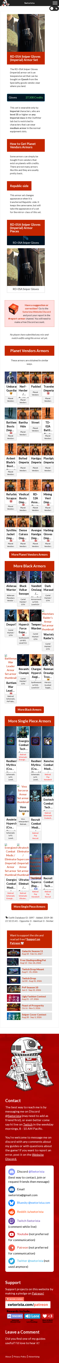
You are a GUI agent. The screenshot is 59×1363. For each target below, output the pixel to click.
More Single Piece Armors (29, 906)
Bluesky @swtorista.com (33, 1202)
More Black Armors (29, 709)
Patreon (22, 1247)
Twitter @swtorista (29, 1260)
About (8, 1356)
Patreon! (38, 1293)
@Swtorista (13, 1116)
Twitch (28, 1124)
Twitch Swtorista (28, 1220)
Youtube (22, 1234)
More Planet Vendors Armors (29, 554)
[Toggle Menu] (55, 3)
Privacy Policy (19, 1356)
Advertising (33, 1356)
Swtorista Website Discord (37, 311)
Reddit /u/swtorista (29, 1211)
